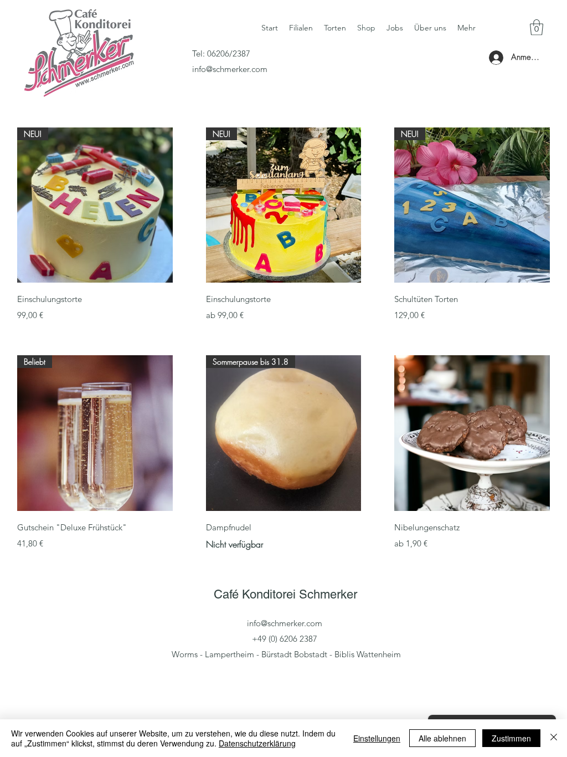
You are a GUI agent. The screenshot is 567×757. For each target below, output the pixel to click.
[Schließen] (553, 738)
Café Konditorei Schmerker (285, 594)
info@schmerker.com (229, 69)
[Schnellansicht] (472, 433)
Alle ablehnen (442, 738)
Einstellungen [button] (376, 738)
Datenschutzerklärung (257, 743)
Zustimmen (511, 738)
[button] (536, 27)
